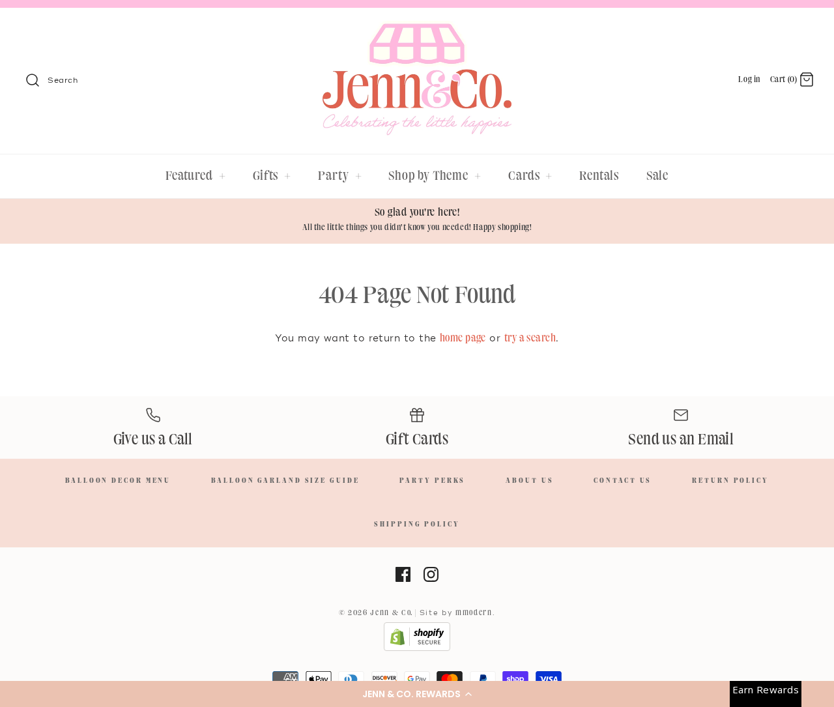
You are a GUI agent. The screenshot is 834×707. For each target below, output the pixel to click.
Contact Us (623, 481)
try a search (530, 338)
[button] (417, 694)
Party (340, 176)
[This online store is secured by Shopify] (417, 649)
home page (463, 338)
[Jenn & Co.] (417, 30)
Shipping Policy (417, 524)
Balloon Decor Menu (118, 481)
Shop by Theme (435, 176)
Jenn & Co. (391, 612)
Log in (749, 79)
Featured (195, 176)
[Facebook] (402, 574)
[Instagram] (431, 574)
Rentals (598, 176)
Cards (530, 176)
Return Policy (730, 481)
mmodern (474, 612)
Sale (657, 176)
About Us (529, 481)
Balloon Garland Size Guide (285, 481)
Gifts (272, 176)
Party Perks (432, 481)
